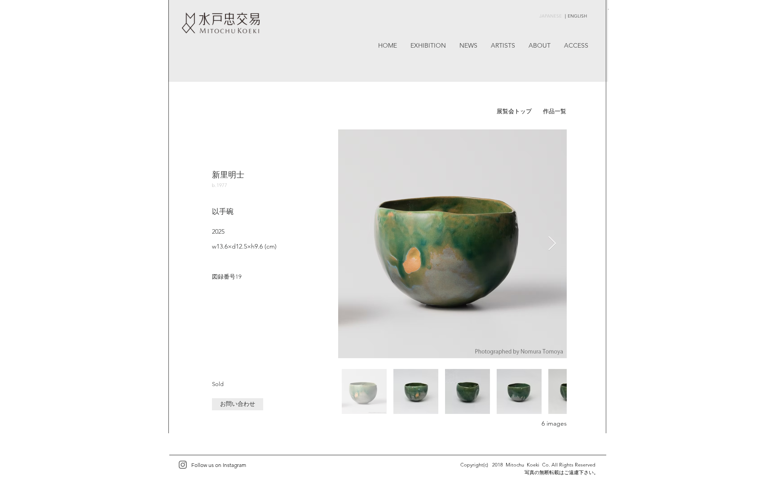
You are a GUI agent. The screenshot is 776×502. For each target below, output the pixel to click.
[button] (237, 404)
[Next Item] (551, 243)
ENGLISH (577, 16)
